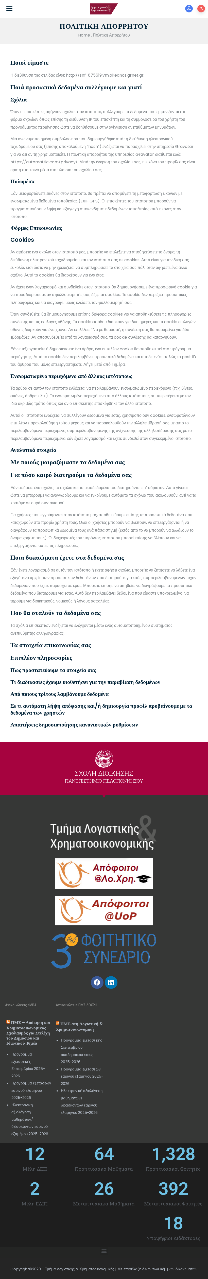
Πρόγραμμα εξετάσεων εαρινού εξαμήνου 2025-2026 (31, 1090)
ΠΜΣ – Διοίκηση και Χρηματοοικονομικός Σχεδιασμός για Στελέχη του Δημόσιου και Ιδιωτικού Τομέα (28, 1032)
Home (84, 35)
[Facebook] (97, 982)
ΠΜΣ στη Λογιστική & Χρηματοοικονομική (79, 1026)
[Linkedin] (111, 982)
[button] (104, 1251)
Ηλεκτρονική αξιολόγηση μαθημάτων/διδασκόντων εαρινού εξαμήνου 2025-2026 (29, 1119)
